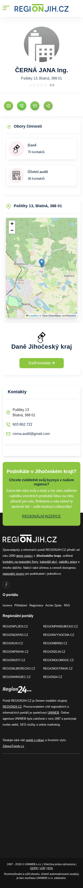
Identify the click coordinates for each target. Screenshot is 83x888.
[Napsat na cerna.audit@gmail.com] (34, 105)
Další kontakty (40, 363)
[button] (41, 263)
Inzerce (7, 605)
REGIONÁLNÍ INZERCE (41, 516)
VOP (42, 868)
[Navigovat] (8, 105)
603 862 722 (22, 424)
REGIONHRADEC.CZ (17, 677)
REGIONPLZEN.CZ (15, 626)
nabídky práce (68, 561)
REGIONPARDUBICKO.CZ (60, 626)
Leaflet (33, 315)
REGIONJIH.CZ (13, 643)
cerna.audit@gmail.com (31, 434)
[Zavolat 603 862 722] (21, 105)
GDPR (34, 868)
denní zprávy (24, 555)
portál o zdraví (35, 740)
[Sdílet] (48, 105)
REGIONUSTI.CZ (14, 660)
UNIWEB (53, 712)
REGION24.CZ (52, 677)
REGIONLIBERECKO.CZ (19, 668)
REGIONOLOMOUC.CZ (58, 660)
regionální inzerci (13, 573)
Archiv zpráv (53, 605)
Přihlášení (20, 605)
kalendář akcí (48, 561)
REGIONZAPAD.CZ (15, 635)
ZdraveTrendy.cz (13, 746)
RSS (67, 605)
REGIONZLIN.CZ (54, 651)
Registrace (36, 605)
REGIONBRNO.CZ (55, 643)
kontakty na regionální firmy (20, 561)
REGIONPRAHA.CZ (16, 651)
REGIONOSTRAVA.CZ (58, 668)
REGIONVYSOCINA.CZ (58, 635)
